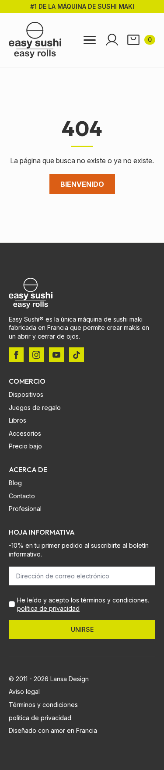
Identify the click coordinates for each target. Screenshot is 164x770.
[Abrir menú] (89, 40)
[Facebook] (16, 354)
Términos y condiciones (43, 704)
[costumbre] (76, 354)
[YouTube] (56, 354)
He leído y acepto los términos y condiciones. (83, 604)
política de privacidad (48, 608)
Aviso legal (24, 691)
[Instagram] (36, 354)
